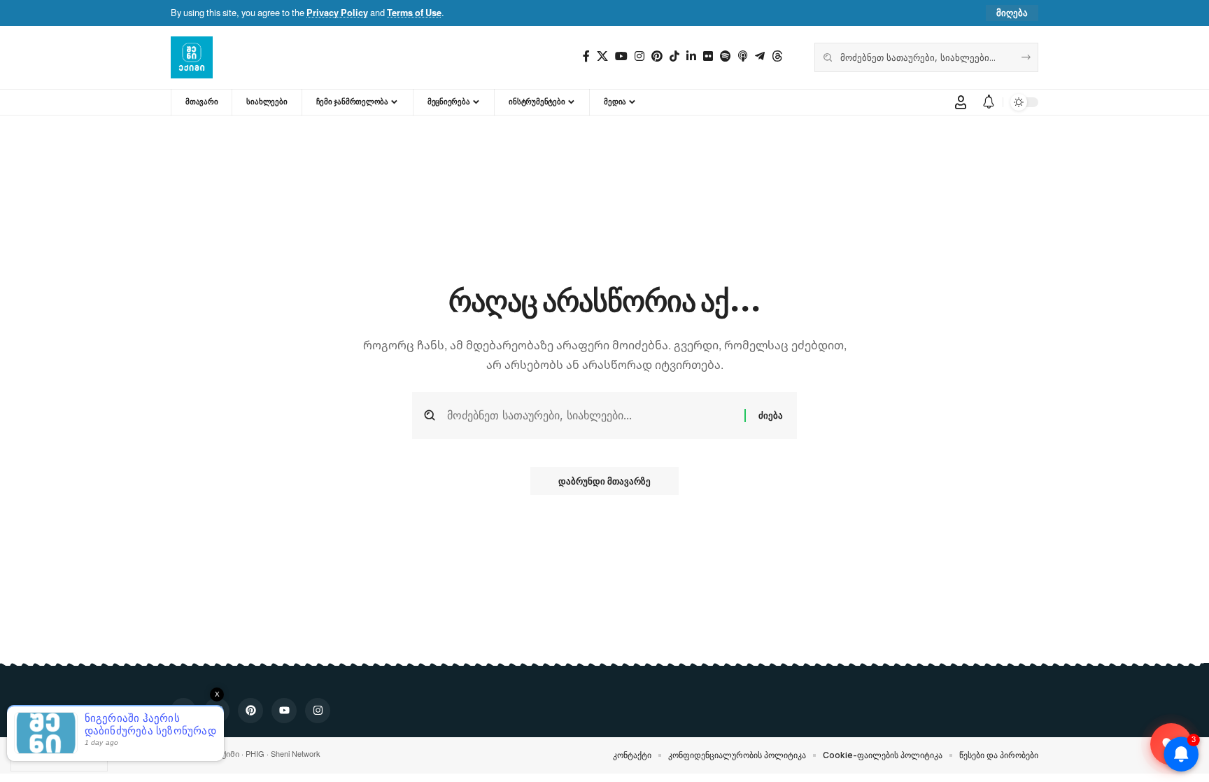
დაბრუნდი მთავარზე (604, 481)
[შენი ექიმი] (192, 57)
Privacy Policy (337, 12)
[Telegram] (759, 56)
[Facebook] (586, 56)
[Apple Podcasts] (743, 56)
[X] (602, 56)
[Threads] (777, 56)
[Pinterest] (657, 56)
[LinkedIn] (691, 56)
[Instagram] (639, 56)
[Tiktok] (674, 56)
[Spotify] (725, 56)
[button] (1012, 13)
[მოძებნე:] (590, 415)
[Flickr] (708, 56)
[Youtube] (621, 56)
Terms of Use (414, 12)
